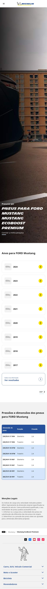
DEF (41, 392)
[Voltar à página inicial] (25, 4)
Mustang (11, 532)
